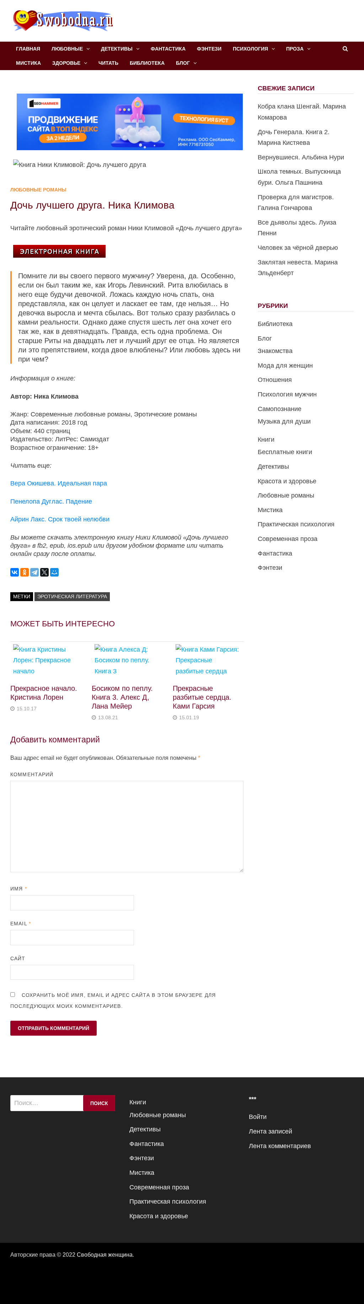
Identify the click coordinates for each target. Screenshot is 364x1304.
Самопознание (279, 408)
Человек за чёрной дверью (298, 247)
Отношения (275, 379)
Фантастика (168, 49)
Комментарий (31, 774)
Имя (18, 889)
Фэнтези (209, 49)
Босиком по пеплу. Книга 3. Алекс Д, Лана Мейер (122, 697)
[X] (44, 572)
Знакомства (275, 350)
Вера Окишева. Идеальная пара (58, 483)
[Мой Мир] (54, 572)
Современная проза (287, 538)
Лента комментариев (280, 1146)
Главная (28, 49)
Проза (295, 49)
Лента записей (270, 1131)
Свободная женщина (105, 1255)
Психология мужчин (287, 394)
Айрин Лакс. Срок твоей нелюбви (59, 519)
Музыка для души (284, 421)
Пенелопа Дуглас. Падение (51, 501)
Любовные (67, 49)
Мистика (28, 63)
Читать (108, 63)
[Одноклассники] (24, 572)
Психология (250, 49)
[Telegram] (34, 572)
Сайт (17, 958)
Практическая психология (296, 524)
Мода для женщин (285, 365)
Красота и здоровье (287, 481)
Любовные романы (38, 190)
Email (20, 923)
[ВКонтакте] (14, 572)
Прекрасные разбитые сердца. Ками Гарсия (202, 697)
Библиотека (147, 63)
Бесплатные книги (285, 452)
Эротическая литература (72, 596)
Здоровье (66, 63)
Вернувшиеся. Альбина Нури (301, 157)
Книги (266, 439)
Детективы (117, 49)
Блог (183, 63)
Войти (258, 1116)
